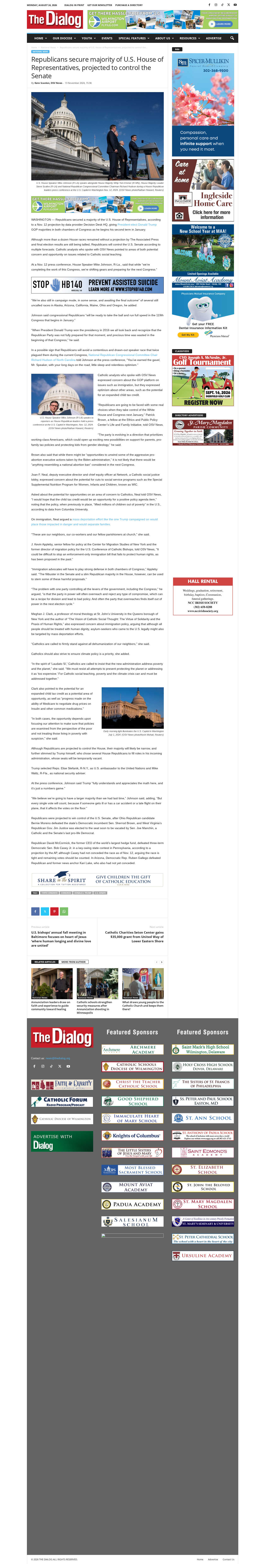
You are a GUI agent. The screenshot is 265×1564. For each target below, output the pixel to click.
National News (48, 47)
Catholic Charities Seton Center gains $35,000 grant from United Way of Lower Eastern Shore (134, 936)
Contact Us (228, 1559)
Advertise (214, 38)
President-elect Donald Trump (137, 224)
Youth (87, 38)
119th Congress (50, 893)
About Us (162, 38)
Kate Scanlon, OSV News (48, 82)
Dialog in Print (74, 5)
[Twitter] (228, 5)
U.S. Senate (100, 893)
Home (38, 38)
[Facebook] (209, 5)
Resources (188, 38)
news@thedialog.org (58, 1058)
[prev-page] (157, 962)
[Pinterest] (54, 911)
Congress (66, 893)
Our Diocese (62, 38)
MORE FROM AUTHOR (73, 961)
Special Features (132, 38)
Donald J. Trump (83, 893)
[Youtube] (235, 5)
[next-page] (162, 962)
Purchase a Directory (129, 5)
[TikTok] (222, 5)
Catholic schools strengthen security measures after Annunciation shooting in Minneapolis (94, 1007)
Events (107, 38)
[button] (232, 38)
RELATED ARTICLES (45, 961)
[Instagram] (215, 5)
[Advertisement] (203, 511)
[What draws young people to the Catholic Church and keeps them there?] (143, 983)
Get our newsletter (99, 5)
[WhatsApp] (64, 911)
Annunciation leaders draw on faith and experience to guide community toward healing (50, 1005)
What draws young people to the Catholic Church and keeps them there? (143, 1005)
